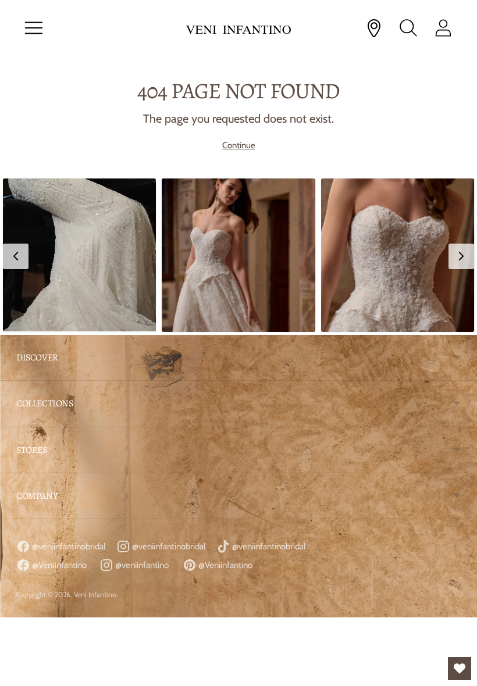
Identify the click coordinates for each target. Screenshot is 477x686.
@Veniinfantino (224, 565)
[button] (79, 254)
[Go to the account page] (443, 28)
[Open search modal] (408, 28)
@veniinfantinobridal (68, 546)
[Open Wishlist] (459, 668)
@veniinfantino (141, 565)
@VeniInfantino (58, 565)
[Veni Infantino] (238, 28)
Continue (238, 145)
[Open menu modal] (33, 28)
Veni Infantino (95, 594)
